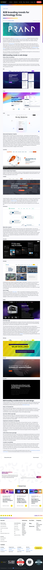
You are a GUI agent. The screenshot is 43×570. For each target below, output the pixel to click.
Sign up (38, 477)
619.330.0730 (3, 551)
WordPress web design (4, 528)
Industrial (23, 530)
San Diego (2, 547)
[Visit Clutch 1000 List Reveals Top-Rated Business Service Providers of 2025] (38, 562)
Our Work (20, 2)
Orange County (11, 547)
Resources (27, 2)
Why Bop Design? (39, 524)
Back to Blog (6, 8)
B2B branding (11, 43)
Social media (16, 524)
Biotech (23, 526)
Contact (39, 2)
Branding (2, 536)
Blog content (16, 528)
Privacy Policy (10, 568)
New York (27, 547)
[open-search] (35, 2)
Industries (15, 2)
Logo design (2, 539)
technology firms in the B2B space (20, 38)
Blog (24, 2)
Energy (23, 534)
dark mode (15, 291)
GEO (1, 531)
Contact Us (38, 548)
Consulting (24, 533)
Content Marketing (17, 523)
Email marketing (16, 529)
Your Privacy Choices (17, 568)
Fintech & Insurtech (23, 525)
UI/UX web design (3, 524)
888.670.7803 (11, 551)
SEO (1, 529)
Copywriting (16, 526)
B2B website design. (26, 404)
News (37, 527)
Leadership (38, 525)
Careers (37, 528)
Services (10, 2)
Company (32, 2)
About (37, 523)
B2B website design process (5, 533)
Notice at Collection (23, 568)
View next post (36, 457)
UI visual (21, 333)
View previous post (7, 457)
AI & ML (23, 529)
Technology (24, 523)
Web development (3, 526)
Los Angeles (19, 547)
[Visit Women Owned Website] (11, 562)
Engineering (24, 532)
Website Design (3, 523)
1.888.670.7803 (38, 515)
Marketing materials (4, 541)
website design (14, 200)
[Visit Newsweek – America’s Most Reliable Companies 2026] (20, 562)
